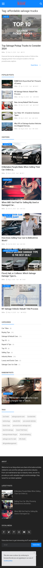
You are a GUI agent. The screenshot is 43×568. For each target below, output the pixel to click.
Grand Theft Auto (21, 430)
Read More (34, 65)
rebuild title (16, 421)
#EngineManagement (9, 443)
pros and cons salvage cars (22, 425)
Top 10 (4, 340)
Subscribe (36, 545)
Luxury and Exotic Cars (10, 361)
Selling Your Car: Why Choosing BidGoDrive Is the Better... (25, 502)
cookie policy (8, 561)
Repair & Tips (6, 344)
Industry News (7, 356)
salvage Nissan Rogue (10, 434)
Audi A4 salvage (8, 430)
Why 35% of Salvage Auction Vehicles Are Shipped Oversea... (27, 125)
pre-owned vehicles (29, 421)
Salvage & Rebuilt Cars (10, 336)
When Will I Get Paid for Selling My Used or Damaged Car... (26, 512)
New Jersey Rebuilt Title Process (26, 102)
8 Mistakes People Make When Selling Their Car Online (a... (27, 492)
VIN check (22, 439)
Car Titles (5, 328)
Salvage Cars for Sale (9, 365)
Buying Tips (6, 332)
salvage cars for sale (9, 439)
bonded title (31, 416)
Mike (3, 52)
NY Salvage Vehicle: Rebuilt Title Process (25, 93)
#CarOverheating (25, 434)
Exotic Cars (6, 425)
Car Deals (6, 416)
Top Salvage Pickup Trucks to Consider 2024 (21, 47)
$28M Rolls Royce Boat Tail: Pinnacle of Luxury (27, 82)
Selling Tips (6, 352)
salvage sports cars (18, 416)
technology (6, 421)
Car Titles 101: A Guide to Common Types (26, 114)
